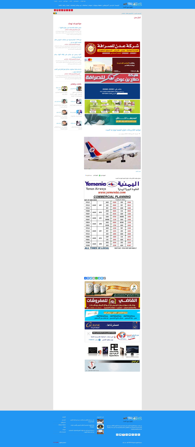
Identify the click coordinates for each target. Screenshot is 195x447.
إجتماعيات (72, 5)
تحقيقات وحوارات (97, 5)
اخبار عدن (112, 5)
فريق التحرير (66, 1)
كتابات (70, 1)
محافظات (84, 5)
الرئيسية (117, 5)
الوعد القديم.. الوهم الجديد (76, 105)
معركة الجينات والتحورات (76, 116)
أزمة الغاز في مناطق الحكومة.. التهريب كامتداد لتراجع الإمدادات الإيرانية (76, 94)
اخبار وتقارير (63, 422)
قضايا (67, 5)
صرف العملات (82, 1)
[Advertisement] (112, 29)
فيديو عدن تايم (63, 431)
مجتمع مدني (76, 1)
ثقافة (60, 5)
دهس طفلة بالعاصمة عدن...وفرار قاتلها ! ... (69, 27)
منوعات (90, 5)
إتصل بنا (55, 1)
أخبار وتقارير (106, 5)
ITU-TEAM (55, 442)
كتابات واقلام (76, 84)
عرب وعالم (78, 5)
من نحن (60, 1)
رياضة (64, 5)
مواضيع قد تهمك (74, 24)
